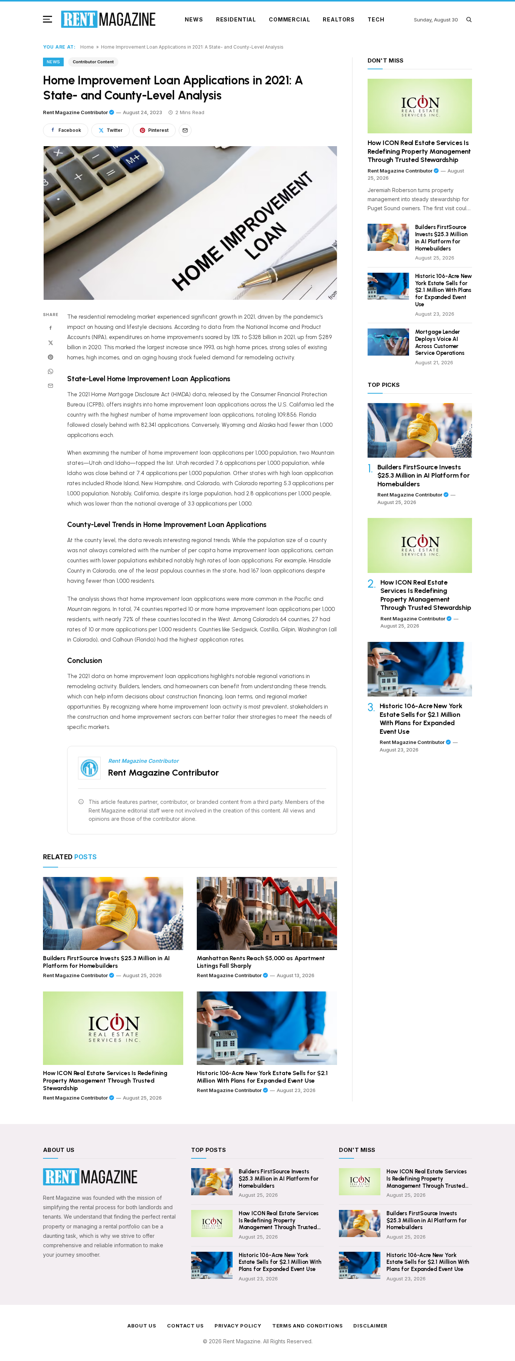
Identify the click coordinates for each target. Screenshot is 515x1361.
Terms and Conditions (307, 1326)
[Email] (50, 385)
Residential (236, 19)
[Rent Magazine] (108, 19)
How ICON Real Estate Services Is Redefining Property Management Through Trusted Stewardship (105, 1080)
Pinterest (158, 130)
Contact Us (185, 1326)
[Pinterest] (50, 357)
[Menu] (49, 19)
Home (87, 47)
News (194, 19)
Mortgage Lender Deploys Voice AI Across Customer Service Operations (439, 342)
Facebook (69, 130)
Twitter (115, 130)
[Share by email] (185, 130)
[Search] (469, 19)
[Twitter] (50, 342)
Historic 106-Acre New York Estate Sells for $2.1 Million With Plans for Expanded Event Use (262, 1076)
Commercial (289, 19)
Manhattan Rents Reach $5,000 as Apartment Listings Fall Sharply (261, 962)
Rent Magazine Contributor (75, 112)
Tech (376, 19)
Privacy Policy (238, 1326)
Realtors (339, 19)
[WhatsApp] (50, 371)
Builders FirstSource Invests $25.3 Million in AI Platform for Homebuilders (106, 962)
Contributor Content (93, 61)
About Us (141, 1326)
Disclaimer (370, 1326)
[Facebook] (50, 328)
